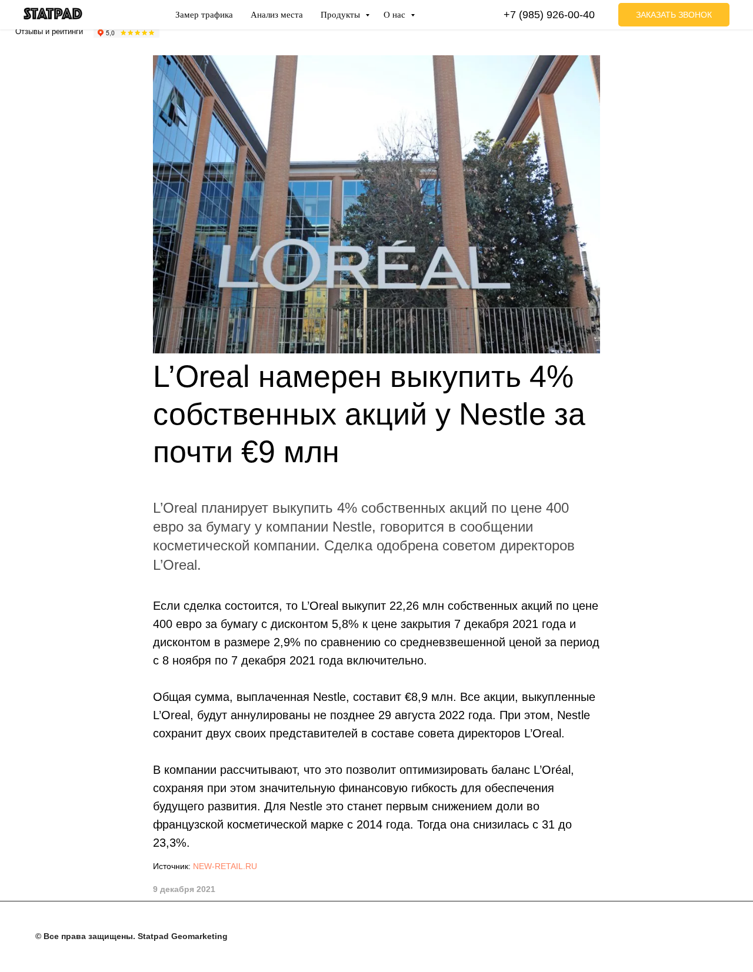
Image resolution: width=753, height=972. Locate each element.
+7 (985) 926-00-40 (549, 15)
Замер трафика (204, 14)
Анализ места (277, 14)
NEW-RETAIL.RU (225, 866)
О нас (396, 14)
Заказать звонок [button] (674, 14)
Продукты (341, 14)
